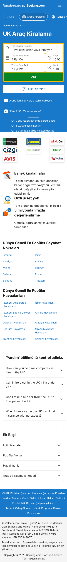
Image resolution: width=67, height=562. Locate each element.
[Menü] (60, 5)
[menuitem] (33, 17)
